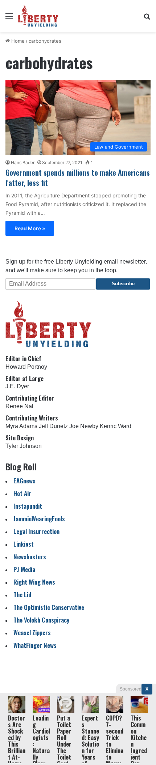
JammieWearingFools (39, 518)
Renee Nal (19, 406)
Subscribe (123, 283)
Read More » (30, 228)
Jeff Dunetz (53, 426)
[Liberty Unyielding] (38, 16)
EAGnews (24, 480)
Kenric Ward (115, 426)
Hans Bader (22, 162)
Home (17, 41)
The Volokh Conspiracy (41, 619)
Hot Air (22, 493)
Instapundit (27, 505)
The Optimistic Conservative (48, 607)
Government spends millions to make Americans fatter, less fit (77, 177)
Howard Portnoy (26, 367)
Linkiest (23, 543)
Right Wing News (34, 581)
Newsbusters (29, 556)
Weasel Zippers (32, 632)
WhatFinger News (35, 645)
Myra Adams (21, 426)
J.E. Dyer (17, 386)
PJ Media (24, 569)
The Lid (22, 594)
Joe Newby (83, 426)
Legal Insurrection (36, 531)
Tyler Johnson (23, 446)
